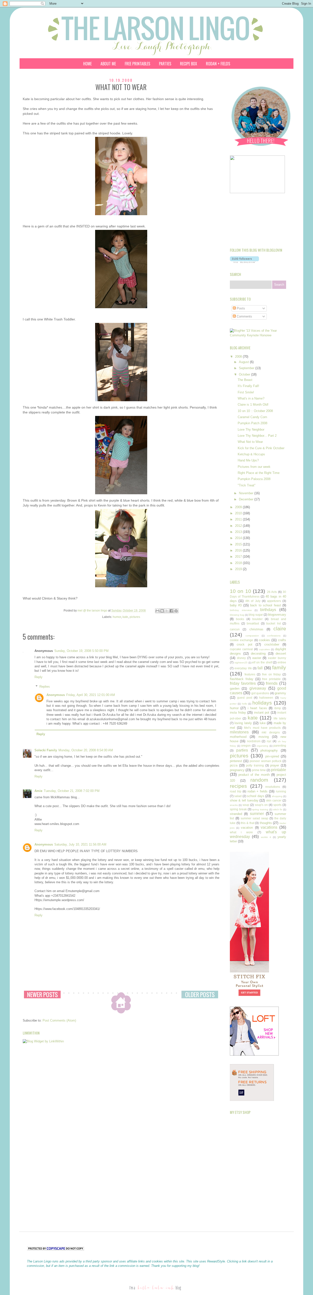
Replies (44, 686)
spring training (260, 809)
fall (260, 668)
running (281, 791)
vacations (269, 827)
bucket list (273, 623)
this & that (247, 822)
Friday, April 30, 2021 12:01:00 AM (90, 695)
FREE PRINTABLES (137, 64)
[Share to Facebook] (171, 610)
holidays (262, 703)
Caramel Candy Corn (252, 417)
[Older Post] (199, 994)
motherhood (238, 737)
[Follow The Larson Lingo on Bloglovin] (244, 262)
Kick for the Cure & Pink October (261, 448)
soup (246, 804)
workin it (266, 837)
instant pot (261, 712)
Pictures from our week (254, 467)
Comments (244, 316)
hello (244, 703)
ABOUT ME (108, 64)
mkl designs (271, 732)
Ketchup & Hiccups (251, 454)
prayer (274, 765)
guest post (244, 697)
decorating (258, 653)
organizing (262, 745)
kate (125, 616)
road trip (235, 791)
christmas (256, 629)
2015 (239, 544)
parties (242, 750)
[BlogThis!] (162, 610)
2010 (239, 513)
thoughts (266, 823)
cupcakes (264, 649)
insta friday (238, 712)
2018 (239, 563)
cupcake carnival (241, 649)
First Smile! (246, 392)
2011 (239, 519)
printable (278, 770)
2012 (239, 526)
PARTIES (165, 64)
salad (238, 796)
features (250, 674)
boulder (257, 619)
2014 (239, 538)
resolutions (272, 786)
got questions (260, 693)
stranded (236, 814)
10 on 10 (240, 591)
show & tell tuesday (244, 800)
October (245, 374)
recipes (238, 786)
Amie (38, 791)
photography (269, 750)
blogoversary (277, 614)
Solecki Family (45, 750)
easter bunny (277, 657)
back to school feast (265, 605)
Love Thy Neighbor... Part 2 (257, 435)
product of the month (254, 775)
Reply (38, 677)
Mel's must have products (262, 727)
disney (241, 657)
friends (272, 683)
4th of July (252, 600)
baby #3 (236, 605)
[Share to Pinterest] (176, 610)
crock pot (244, 644)
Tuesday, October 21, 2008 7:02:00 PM (72, 791)
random (259, 780)
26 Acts (272, 591)
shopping (277, 796)
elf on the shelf (262, 662)
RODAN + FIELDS (218, 64)
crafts (282, 640)
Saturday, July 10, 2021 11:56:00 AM (80, 844)
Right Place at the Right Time (258, 473)
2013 (239, 532)
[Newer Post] (42, 994)
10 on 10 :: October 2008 (255, 411)
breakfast (253, 623)
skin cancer (273, 800)
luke (263, 723)
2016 (239, 550)
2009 (239, 507)
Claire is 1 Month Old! (253, 404)
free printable (271, 679)
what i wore (241, 832)
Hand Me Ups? (248, 460)
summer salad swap (254, 818)
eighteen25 (241, 662)
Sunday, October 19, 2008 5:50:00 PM (81, 651)
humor (117, 616)
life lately (280, 718)
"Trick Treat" (247, 485)
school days (255, 796)
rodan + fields (257, 791)
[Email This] (157, 610)
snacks (234, 805)
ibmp (277, 708)
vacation (247, 827)
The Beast (245, 380)
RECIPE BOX (188, 64)
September (247, 368)
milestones (239, 732)
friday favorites (243, 683)
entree (282, 662)
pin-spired (272, 756)
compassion (252, 635)
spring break (238, 809)
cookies (264, 640)
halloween (266, 697)
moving (263, 737)
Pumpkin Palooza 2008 (254, 479)
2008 (239, 356)
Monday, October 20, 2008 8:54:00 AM (85, 750)
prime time (259, 770)
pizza (233, 765)
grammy (280, 693)
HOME (87, 64)
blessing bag (237, 614)
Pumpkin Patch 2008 (252, 423)
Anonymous (55, 695)
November (246, 493)
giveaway (257, 688)
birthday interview (241, 610)
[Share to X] (166, 610)
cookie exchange (241, 640)
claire (279, 628)
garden (234, 688)
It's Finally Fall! (248, 386)
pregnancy (237, 770)
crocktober (271, 644)
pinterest (236, 761)
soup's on (261, 804)
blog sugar (256, 614)
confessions (273, 635)
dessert (281, 653)
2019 (239, 569)
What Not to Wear (250, 442)
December (246, 499)
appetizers (274, 600)
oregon (246, 745)
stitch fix (277, 809)
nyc (269, 741)
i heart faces (257, 708)
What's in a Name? (251, 398)
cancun (235, 629)
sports (277, 804)
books (240, 619)
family (279, 667)
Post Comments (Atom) (59, 1020)
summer (257, 814)
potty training (255, 765)
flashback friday (241, 679)
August (244, 362)
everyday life (243, 668)
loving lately (243, 723)
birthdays (268, 610)
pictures (135, 616)
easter (256, 658)
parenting (279, 745)
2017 (239, 556)
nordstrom (253, 741)
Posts (240, 308)
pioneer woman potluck (265, 761)
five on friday (271, 674)
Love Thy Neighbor (251, 429)
